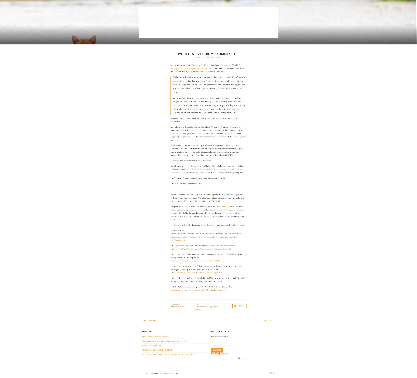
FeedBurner (224, 354)
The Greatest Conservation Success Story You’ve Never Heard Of (164, 341)
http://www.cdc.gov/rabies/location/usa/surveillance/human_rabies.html (200, 249)
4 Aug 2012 (200, 57)
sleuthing (225, 206)
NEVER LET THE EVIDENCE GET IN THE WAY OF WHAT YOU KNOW (168, 354)
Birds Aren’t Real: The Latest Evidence (155, 336)
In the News (210, 57)
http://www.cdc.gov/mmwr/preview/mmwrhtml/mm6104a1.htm (197, 260)
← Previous (150, 321)
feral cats (199, 307)
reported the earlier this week (191, 68)
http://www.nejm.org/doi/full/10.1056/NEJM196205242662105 (196, 272)
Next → (269, 321)
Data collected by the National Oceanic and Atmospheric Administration (215, 169)
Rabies (218, 57)
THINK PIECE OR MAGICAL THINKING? (157, 350)
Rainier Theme (162, 373)
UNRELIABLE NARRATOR (152, 345)
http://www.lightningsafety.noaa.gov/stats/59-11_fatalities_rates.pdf (198, 290)
